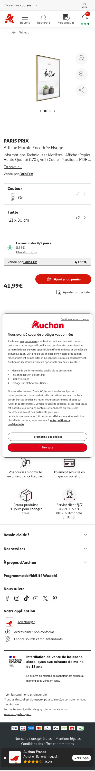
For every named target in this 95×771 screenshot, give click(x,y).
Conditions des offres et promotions (47, 744)
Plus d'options (26, 252)
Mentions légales (68, 739)
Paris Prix (26, 174)
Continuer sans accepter (75, 319)
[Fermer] (5, 758)
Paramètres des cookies (48, 436)
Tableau (24, 32)
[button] (40, 111)
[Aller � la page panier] (85, 18)
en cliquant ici (38, 695)
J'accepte (47, 447)
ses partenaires (29, 341)
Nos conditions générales (33, 739)
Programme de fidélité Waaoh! (30, 575)
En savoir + (13, 166)
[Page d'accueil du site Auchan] (9, 19)
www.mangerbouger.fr (17, 714)
